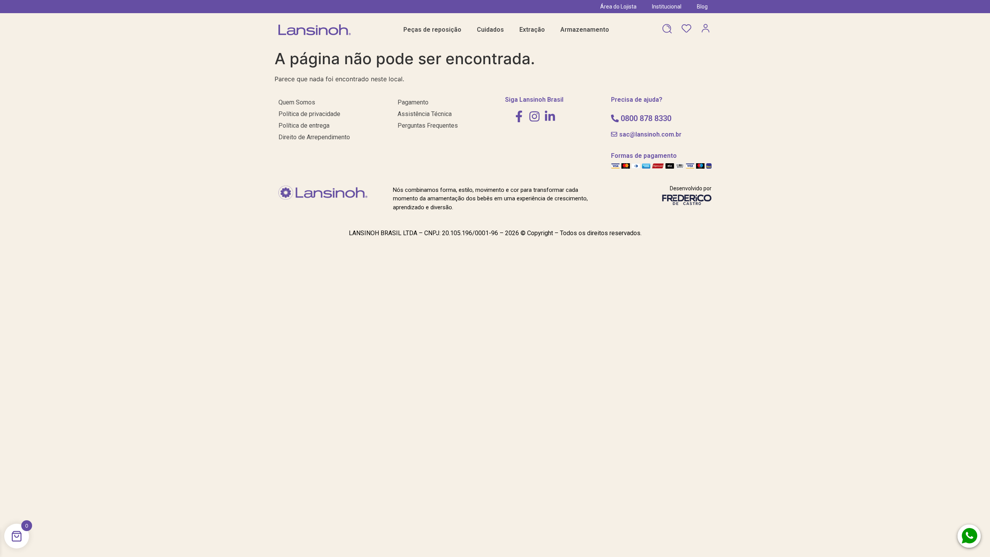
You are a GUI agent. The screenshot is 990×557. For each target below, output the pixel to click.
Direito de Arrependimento (314, 137)
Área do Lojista (618, 6)
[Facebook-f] (519, 116)
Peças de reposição (432, 29)
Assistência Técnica (425, 114)
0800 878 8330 (646, 118)
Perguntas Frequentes (428, 125)
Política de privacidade (309, 114)
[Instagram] (534, 116)
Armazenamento (584, 29)
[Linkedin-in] (550, 116)
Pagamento (413, 102)
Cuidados (490, 29)
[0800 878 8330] (615, 118)
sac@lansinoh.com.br (650, 134)
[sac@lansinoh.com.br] (614, 134)
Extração (532, 29)
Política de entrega (303, 125)
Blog (702, 6)
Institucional (666, 6)
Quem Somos (296, 102)
